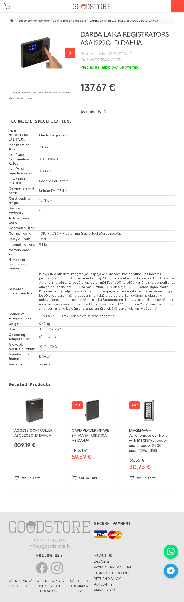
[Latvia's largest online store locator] (49, 585)
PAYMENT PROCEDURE (113, 567)
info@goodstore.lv (49, 546)
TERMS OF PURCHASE (112, 573)
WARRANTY (103, 584)
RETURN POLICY (107, 578)
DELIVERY (101, 561)
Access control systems (33, 20)
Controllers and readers (69, 20)
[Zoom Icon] (42, 53)
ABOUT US (103, 555)
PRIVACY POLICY (108, 590)
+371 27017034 (49, 540)
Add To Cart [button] (30, 478)
